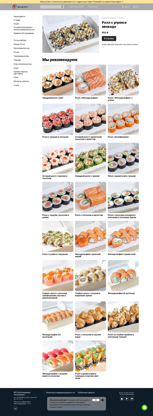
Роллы (16, 52)
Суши (16, 68)
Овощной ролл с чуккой (87, 176)
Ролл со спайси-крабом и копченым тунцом (121, 336)
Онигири (17, 60)
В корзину (109, 38)
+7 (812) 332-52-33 (75, 7)
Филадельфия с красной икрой (87, 255)
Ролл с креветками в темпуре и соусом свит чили (87, 376)
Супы (16, 77)
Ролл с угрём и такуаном (55, 254)
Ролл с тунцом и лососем (55, 137)
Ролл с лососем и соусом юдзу (88, 336)
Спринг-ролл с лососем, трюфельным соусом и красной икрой (54, 295)
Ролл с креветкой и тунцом (122, 176)
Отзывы (17, 20)
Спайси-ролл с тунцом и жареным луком (87, 294)
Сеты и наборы (20, 40)
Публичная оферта (86, 393)
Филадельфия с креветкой (121, 254)
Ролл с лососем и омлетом (89, 215)
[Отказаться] (102, 400)
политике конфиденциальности (74, 407)
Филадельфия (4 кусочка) (121, 293)
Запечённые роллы (21, 48)
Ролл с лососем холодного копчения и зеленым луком (122, 216)
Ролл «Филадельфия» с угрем (120, 99)
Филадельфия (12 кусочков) (51, 336)
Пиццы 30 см (19, 44)
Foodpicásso (21, 403)
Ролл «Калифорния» (118, 137)
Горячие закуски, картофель (21, 72)
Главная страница (109, 18)
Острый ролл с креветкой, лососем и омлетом (88, 138)
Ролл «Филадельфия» (86, 98)
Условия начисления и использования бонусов (24, 28)
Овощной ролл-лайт (52, 98)
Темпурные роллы (21, 56)
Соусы (16, 85)
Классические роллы (22, 64)
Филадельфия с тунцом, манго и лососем (54, 375)
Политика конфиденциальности (60, 393)
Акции (16, 24)
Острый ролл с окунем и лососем (54, 177)
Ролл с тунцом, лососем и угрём (55, 216)
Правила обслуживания (24, 33)
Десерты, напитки (21, 81)
